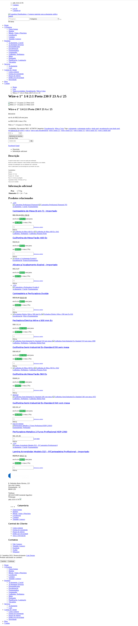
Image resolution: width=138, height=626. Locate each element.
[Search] (60, 19)
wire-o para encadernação (39, 130)
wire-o (27, 130)
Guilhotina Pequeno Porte (38, 233)
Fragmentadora (14, 50)
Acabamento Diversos (16, 45)
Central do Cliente (10, 70)
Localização (13, 35)
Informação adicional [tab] (20, 151)
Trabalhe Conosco (15, 39)
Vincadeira (12, 62)
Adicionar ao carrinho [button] (38, 227)
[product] (71, 232)
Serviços (7, 64)
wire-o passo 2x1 (67, 130)
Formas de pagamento (16, 74)
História (11, 31)
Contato (7, 83)
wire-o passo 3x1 (91, 130)
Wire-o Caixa (59, 128)
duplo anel (95, 128)
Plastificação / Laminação (17, 60)
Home (6, 25)
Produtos (7, 41)
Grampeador (13, 52)
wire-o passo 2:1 (54, 130)
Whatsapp (16, 552)
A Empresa (8, 27)
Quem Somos (13, 29)
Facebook (11, 146)
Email (17, 146)
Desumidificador (14, 47)
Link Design (30, 555)
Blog (6, 81)
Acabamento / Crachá (16, 43)
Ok (31, 141)
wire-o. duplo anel (104, 130)
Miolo (11, 56)
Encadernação (13, 48)
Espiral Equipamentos (30, 260)
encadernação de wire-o (16, 130)
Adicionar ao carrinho (15, 136)
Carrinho (3, 561)
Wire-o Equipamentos (30, 316)
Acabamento (13, 66)
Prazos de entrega (15, 76)
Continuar (11, 561)
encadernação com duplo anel (110, 128)
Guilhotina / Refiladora (16, 54)
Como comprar (14, 72)
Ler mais (37, 439)
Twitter (15, 550)
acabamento (72, 128)
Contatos (16, 5)
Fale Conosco (17, 544)
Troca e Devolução (19, 536)
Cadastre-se (16, 10)
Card (10, 68)
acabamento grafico (84, 128)
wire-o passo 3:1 (79, 130)
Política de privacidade (16, 78)
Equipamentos (33, 207)
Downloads (12, 79)
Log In (15, 8)
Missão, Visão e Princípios (18, 33)
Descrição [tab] (16, 149)
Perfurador (12, 58)
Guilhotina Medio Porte (37, 343)
